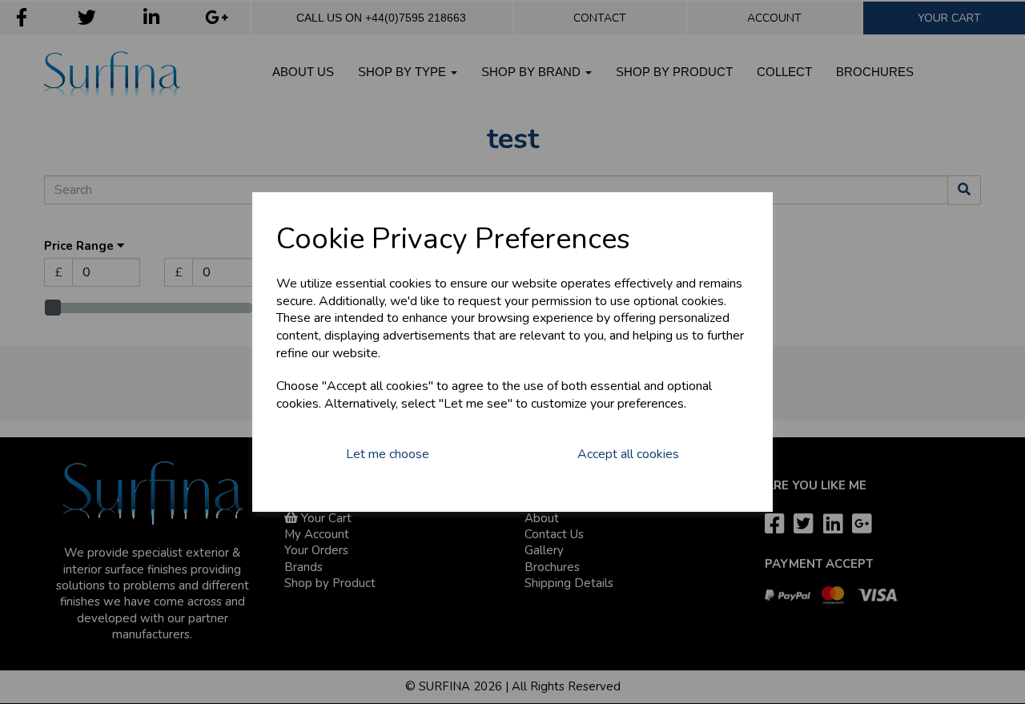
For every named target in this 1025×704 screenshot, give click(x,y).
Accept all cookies (628, 454)
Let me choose (387, 454)
